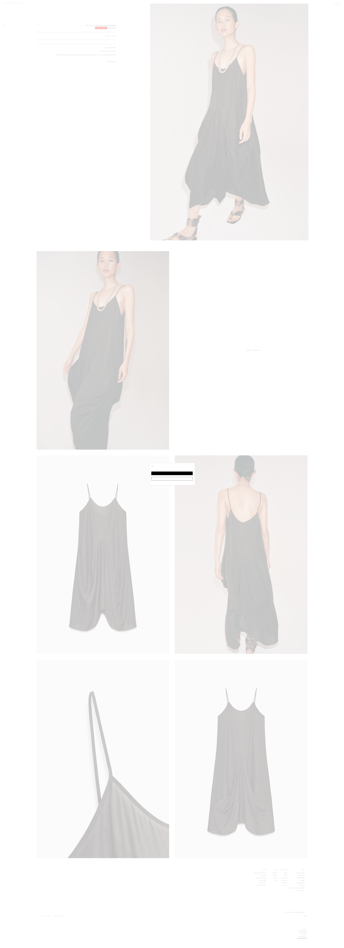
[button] (172, 473)
